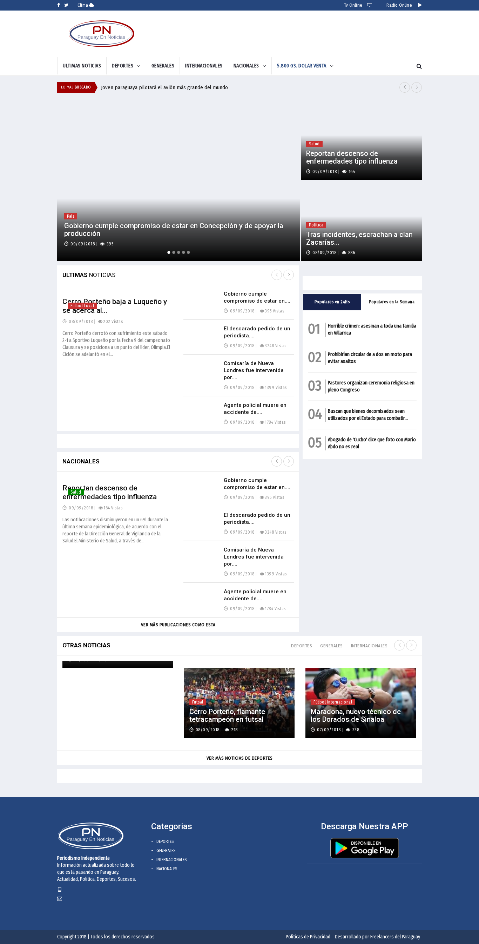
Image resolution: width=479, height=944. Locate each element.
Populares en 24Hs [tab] (332, 301)
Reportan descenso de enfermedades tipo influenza (109, 492)
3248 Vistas (275, 345)
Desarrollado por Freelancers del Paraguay (377, 937)
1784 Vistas (275, 422)
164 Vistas (112, 508)
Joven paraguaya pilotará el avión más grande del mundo (164, 87)
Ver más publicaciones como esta (178, 624)
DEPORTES (122, 66)
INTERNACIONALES (204, 66)
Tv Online (353, 5)
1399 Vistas (276, 387)
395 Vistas (274, 311)
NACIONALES (246, 66)
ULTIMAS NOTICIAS (82, 66)
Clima (83, 5)
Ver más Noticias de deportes (240, 758)
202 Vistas (113, 321)
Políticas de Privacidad (308, 937)
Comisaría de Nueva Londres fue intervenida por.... (254, 370)
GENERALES (163, 66)
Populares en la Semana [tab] (391, 301)
